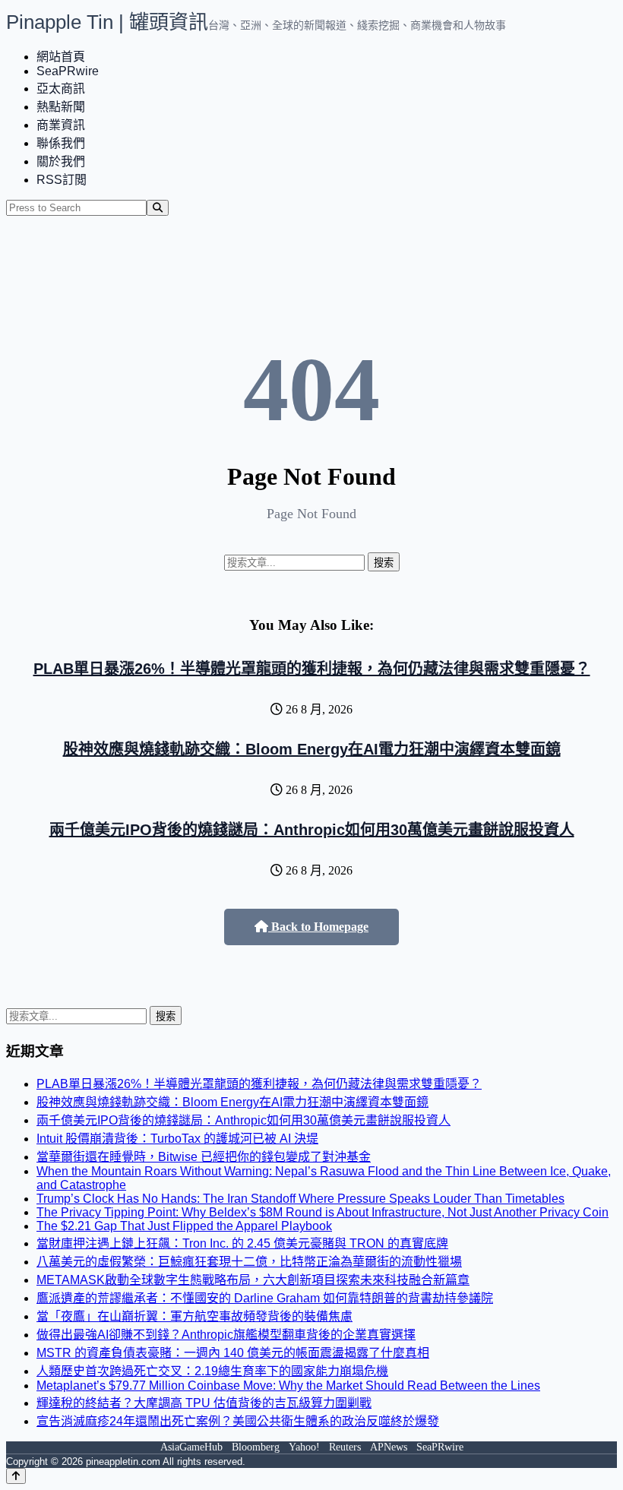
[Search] (158, 208)
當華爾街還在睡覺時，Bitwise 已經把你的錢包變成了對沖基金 (203, 1156)
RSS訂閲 (61, 179)
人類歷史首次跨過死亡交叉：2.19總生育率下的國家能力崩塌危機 (212, 1371)
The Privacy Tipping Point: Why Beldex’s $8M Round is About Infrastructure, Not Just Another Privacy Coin (322, 1212)
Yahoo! (304, 1447)
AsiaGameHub (191, 1447)
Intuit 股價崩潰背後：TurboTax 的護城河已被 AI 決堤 (177, 1138)
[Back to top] (16, 1476)
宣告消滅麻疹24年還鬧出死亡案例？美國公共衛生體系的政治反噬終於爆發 (237, 1421)
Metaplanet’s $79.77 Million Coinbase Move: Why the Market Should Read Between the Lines (288, 1385)
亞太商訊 (60, 88)
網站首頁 (60, 56)
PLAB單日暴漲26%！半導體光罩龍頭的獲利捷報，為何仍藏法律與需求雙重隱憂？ (311, 668)
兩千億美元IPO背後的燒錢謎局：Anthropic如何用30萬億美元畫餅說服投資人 (311, 829)
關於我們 (60, 161)
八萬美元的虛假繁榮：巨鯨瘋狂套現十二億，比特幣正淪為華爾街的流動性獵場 (249, 1261)
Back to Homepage (318, 926)
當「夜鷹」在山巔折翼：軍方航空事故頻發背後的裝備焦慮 (194, 1316)
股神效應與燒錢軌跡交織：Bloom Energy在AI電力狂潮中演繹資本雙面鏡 (312, 749)
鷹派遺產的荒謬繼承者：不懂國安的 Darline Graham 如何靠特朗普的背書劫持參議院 (264, 1298)
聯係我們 (60, 143)
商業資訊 (60, 125)
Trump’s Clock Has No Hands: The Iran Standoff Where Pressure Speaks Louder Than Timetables (300, 1198)
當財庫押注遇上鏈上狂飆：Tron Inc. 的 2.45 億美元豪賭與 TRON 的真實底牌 (242, 1243)
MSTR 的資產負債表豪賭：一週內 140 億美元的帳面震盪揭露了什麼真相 (232, 1352)
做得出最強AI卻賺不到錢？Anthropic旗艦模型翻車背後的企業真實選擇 (226, 1334)
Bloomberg (256, 1447)
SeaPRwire (67, 71)
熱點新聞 (60, 106)
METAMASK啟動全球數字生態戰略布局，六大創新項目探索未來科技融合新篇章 (253, 1279)
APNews (388, 1447)
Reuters (345, 1447)
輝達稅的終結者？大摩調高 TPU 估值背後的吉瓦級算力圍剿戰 (204, 1403)
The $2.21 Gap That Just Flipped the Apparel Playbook (184, 1226)
